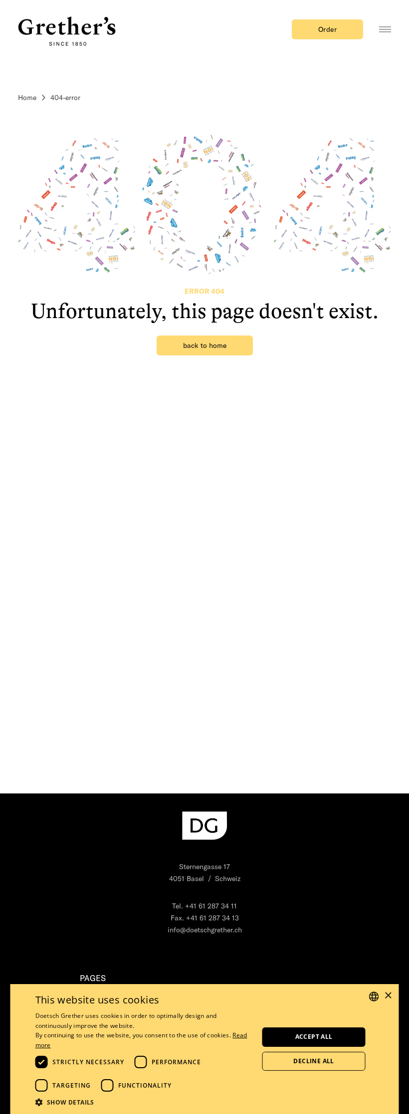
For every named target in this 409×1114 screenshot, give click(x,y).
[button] (143, 1102)
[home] (68, 29)
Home (27, 97)
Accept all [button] (314, 1036)
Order (327, 29)
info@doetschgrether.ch (205, 929)
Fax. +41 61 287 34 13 (205, 917)
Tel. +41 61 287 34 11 (204, 905)
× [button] (388, 996)
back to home (204, 345)
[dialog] (204, 1049)
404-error (65, 97)
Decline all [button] (313, 1061)
